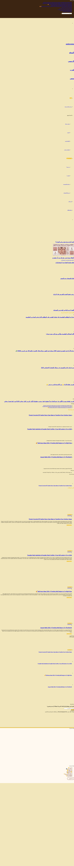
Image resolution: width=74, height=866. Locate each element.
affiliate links (69, 210)
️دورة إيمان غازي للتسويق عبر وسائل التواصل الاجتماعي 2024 (57, 367)
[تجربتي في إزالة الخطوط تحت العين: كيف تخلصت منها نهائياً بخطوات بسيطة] (63, 752)
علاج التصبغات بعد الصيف (67, 11)
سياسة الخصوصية (66, 184)
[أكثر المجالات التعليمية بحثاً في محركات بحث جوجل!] (63, 330)
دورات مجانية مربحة (68, 106)
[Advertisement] (41, 232)
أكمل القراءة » (69, 525)
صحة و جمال (69, 768)
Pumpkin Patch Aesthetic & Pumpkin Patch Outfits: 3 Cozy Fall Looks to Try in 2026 (57, 3)
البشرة (68, 132)
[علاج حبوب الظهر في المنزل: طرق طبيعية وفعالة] (63, 764)
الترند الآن (70, 201)
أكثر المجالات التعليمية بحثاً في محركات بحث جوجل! (60, 334)
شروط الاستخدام (67, 192)
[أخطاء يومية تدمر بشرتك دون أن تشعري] (63, 255)
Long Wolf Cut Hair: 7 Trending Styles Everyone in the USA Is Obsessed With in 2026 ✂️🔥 (56, 6)
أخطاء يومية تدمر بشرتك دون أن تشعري (65, 9)
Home (71, 98)
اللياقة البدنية (67, 141)
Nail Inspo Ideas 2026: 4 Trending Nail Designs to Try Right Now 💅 (60, 4)
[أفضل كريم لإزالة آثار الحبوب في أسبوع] (63, 740)
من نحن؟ (68, 167)
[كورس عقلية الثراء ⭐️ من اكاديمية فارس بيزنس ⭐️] (63, 381)
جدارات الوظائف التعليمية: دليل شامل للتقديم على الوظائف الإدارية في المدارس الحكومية (50, 317)
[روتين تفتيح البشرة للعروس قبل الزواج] (63, 291)
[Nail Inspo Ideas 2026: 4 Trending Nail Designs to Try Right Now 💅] (66, 452)
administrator (69, 515)
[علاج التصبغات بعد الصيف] (63, 276)
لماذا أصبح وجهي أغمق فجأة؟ (66, 7)
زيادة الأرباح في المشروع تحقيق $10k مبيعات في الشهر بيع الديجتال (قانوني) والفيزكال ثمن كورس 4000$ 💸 (45, 351)
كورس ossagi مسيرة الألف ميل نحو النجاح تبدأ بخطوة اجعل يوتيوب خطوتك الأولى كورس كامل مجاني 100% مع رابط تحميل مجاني (39, 401)
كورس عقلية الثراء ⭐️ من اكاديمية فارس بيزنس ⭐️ (60, 384)
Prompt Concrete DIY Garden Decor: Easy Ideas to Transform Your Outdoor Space (57, 2)
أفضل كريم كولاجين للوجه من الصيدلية (63, 310)
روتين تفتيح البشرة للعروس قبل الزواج (63, 294)
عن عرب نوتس (69, 158)
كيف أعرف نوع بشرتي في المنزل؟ (65, 8)
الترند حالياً (70, 772)
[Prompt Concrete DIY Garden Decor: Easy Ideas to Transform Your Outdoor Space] (66, 424)
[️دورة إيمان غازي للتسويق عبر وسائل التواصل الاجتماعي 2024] (63, 364)
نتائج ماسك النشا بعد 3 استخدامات (66, 10)
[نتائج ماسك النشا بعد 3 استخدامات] (67, 260)
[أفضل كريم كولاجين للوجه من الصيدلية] (63, 307)
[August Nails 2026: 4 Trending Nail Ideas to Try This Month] (66, 466)
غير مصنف (70, 769)
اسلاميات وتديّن (67, 149)
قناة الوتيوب (70, 778)
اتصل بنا (68, 175)
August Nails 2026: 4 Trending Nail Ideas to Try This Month (61, 5)
